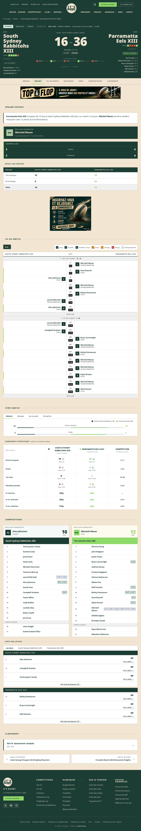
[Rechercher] (95, 4)
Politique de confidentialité (58, 822)
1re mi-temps (71, 258)
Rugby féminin (69, 785)
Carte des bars (95, 797)
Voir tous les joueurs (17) (70, 684)
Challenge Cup (42, 801)
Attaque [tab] (20, 416)
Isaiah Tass (28, 587)
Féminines (86, 12)
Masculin (15, 4)
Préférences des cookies (112, 822)
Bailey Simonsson (124, 61)
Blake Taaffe (28, 613)
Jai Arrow (27, 618)
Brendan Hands (98, 620)
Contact (97, 822)
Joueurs (21, 12)
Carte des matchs (96, 785)
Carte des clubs (95, 789)
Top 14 (39, 785)
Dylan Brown (129, 66)
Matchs (12, 12)
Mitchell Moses (129, 72)
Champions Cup (42, 797)
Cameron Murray (30, 572)
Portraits (66, 805)
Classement (112, 81)
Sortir (129, 12)
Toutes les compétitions (46, 805)
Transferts (67, 793)
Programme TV (95, 801)
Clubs (48, 12)
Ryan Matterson (99, 629)
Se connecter (126, 4)
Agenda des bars (122, 799)
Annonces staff (121, 795)
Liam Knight (28, 626)
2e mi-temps (71, 318)
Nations (58, 12)
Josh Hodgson (98, 551)
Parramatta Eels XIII (123, 38)
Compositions (95, 81)
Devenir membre (108, 4)
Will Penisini (129, 69)
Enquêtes (66, 801)
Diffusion (69, 81)
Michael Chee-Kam (31, 567)
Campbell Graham (9, 70)
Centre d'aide (25, 822)
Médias (26, 81)
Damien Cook (29, 551)
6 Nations (40, 793)
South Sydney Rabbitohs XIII (16, 43)
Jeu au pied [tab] (33, 416)
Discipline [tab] (47, 416)
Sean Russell (130, 58)
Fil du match (52, 81)
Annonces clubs (121, 786)
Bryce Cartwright (127, 63)
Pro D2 (39, 789)
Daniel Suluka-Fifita (31, 631)
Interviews (67, 797)
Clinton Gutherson (100, 577)
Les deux (9, 648)
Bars (121, 12)
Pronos (98, 12)
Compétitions (35, 12)
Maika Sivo (96, 582)
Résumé (38, 81)
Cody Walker (28, 602)
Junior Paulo (97, 556)
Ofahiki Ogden (98, 615)
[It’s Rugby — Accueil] (7, 782)
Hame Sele (27, 562)
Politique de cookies (78, 822)
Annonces (110, 12)
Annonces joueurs (122, 790)
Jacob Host (27, 556)
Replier (70, 314)
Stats (80, 81)
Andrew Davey (98, 567)
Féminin (24, 4)
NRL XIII (52, 26)
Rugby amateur (69, 789)
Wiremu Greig (98, 546)
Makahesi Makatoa (100, 634)
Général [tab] (9, 416)
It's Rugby (6, 19)
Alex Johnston (8, 68)
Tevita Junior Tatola (31, 546)
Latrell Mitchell (8, 73)
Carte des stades (95, 793)
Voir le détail (128, 661)
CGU (90, 822)
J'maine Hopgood (99, 572)
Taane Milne (28, 597)
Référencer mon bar (123, 803)
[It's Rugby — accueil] (71, 8)
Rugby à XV (35, 4)
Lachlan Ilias (28, 608)
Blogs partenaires (50, 4)
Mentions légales (38, 822)
